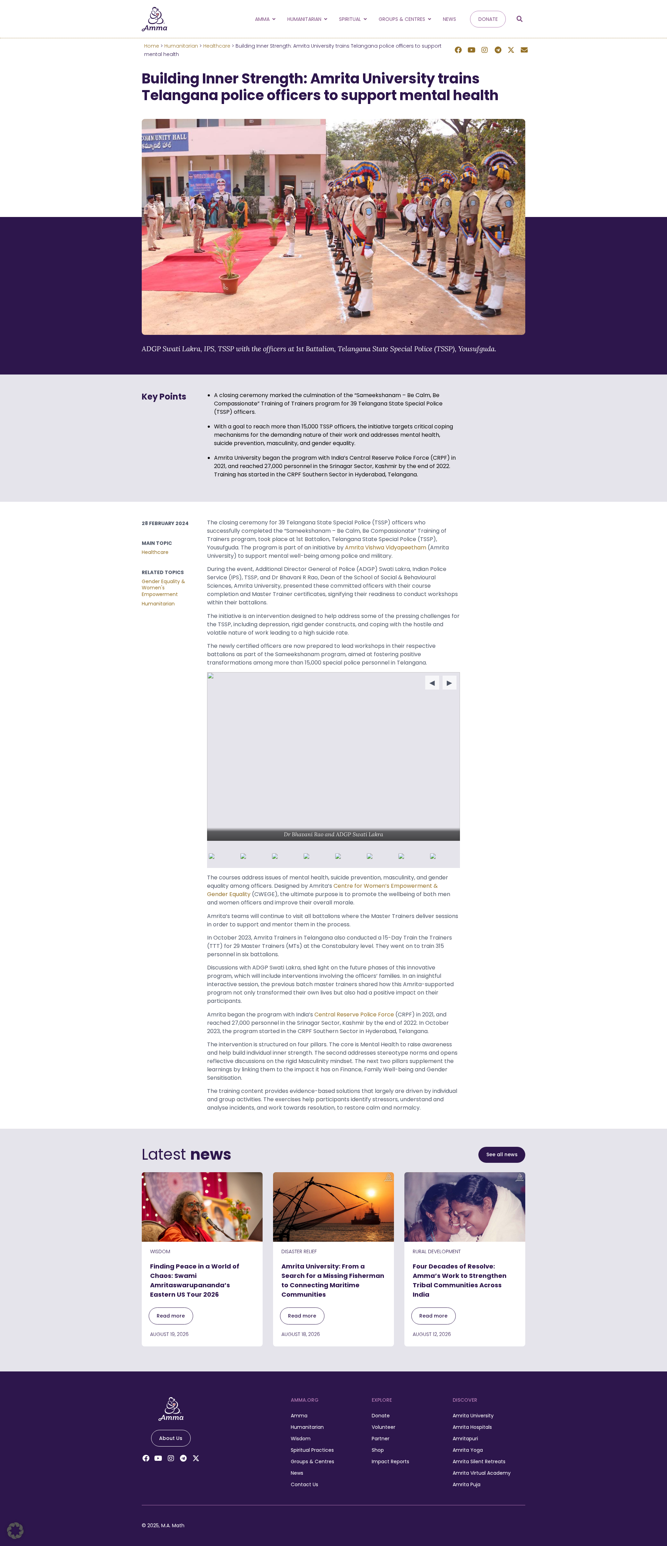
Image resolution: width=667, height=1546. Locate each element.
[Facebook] (458, 50)
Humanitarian (181, 45)
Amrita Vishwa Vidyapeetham (385, 547)
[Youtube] (471, 50)
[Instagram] (484, 50)
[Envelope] (524, 50)
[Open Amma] (273, 19)
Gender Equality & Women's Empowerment (163, 587)
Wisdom (160, 1251)
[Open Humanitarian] (325, 19)
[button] (519, 19)
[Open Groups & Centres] (429, 19)
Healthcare (216, 45)
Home (151, 45)
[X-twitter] (511, 50)
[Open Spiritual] (365, 19)
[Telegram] (497, 50)
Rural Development (437, 1251)
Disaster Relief (299, 1251)
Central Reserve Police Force (354, 1014)
